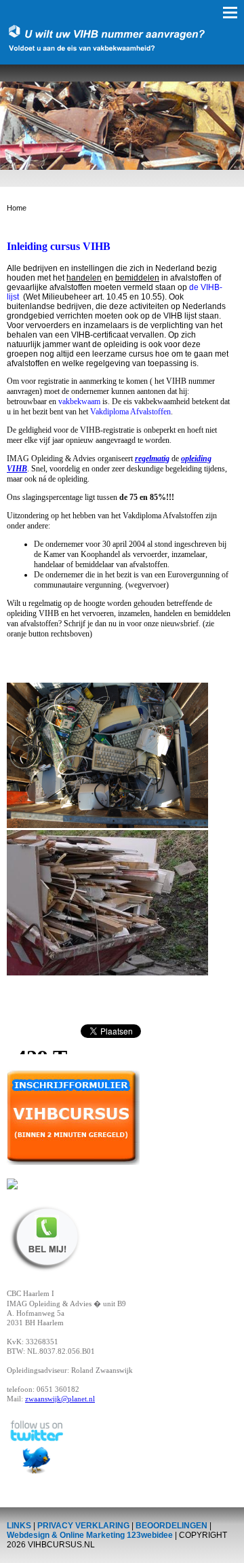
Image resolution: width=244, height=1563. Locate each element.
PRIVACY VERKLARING (83, 1525)
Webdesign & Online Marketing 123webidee (90, 1535)
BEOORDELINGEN (171, 1525)
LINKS (19, 1525)
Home (16, 208)
